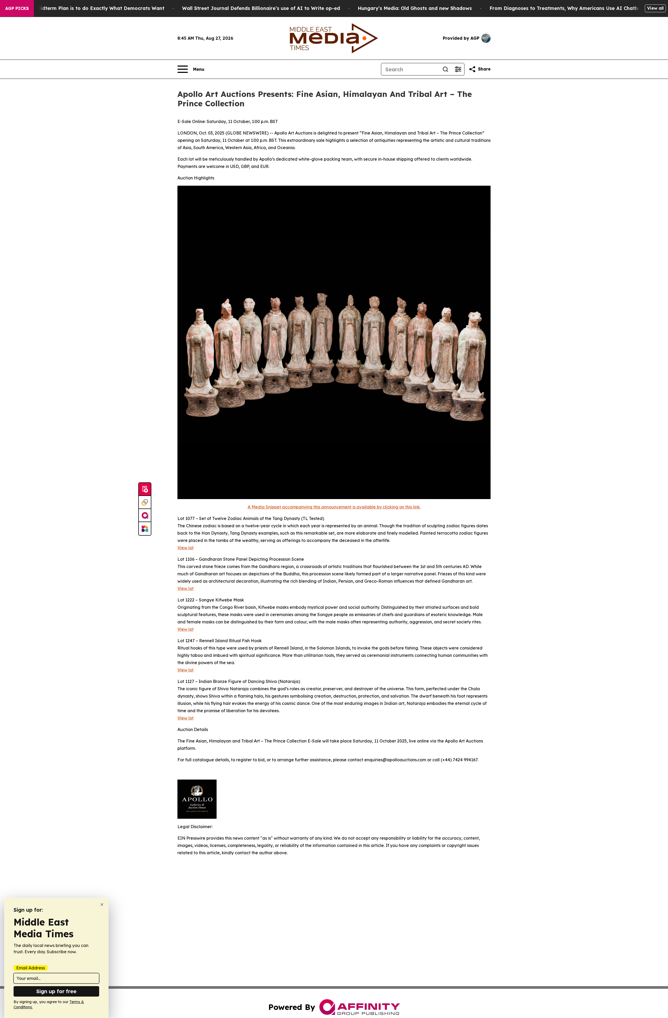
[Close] (101, 904)
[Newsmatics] (145, 528)
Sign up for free (56, 991)
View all (655, 8)
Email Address (30, 967)
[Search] (445, 69)
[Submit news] (145, 489)
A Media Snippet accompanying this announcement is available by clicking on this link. (334, 507)
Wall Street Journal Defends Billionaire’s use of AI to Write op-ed (261, 8)
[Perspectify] (145, 502)
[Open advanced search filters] (458, 69)
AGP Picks (17, 8)
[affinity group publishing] (145, 515)
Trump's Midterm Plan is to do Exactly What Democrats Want (90, 8)
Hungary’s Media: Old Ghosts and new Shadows (415, 8)
